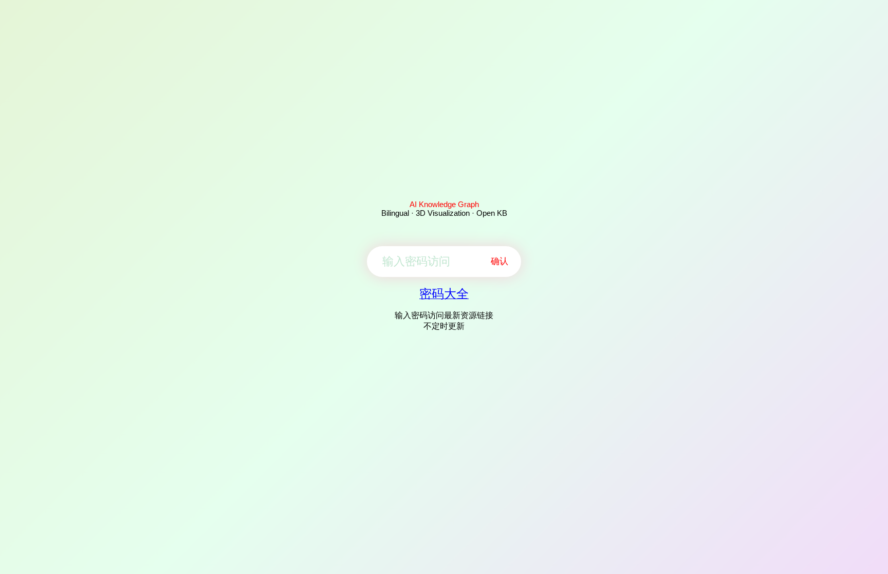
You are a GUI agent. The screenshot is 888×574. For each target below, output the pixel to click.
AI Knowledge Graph (444, 204)
